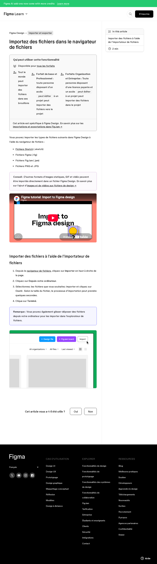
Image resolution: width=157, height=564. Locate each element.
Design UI (50, 466)
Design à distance (54, 506)
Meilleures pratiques (128, 471)
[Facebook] (32, 475)
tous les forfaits (46, 65)
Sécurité (86, 532)
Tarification (87, 509)
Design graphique (54, 483)
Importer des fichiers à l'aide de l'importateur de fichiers (124, 40)
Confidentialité (125, 529)
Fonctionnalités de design (94, 466)
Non (90, 411)
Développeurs (125, 483)
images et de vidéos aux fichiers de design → (51, 185)
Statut (121, 535)
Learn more (63, 3)
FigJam (85, 503)
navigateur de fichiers (39, 270)
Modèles (50, 500)
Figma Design (16, 33)
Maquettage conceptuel (57, 489)
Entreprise (87, 514)
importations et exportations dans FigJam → (37, 126)
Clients (85, 526)
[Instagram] (25, 475)
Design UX (51, 471)
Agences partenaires (128, 523)
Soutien (122, 477)
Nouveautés (124, 500)
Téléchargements (127, 494)
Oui (76, 411)
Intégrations (88, 537)
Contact (86, 543)
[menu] (23, 467)
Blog (121, 466)
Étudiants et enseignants (93, 520)
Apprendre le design (128, 489)
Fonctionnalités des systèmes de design (96, 484)
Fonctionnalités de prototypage (91, 474)
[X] (12, 475)
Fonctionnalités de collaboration (91, 495)
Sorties (122, 506)
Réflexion (50, 494)
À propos (123, 517)
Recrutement (125, 512)
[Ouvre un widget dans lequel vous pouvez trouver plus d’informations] (145, 558)
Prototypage (52, 477)
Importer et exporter (40, 33)
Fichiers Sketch (24, 149)
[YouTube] (19, 475)
